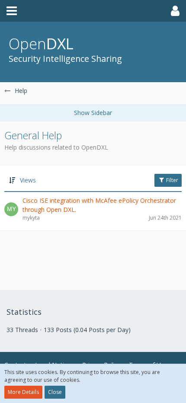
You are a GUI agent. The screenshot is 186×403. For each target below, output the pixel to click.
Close (55, 392)
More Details (23, 392)
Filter (171, 180)
